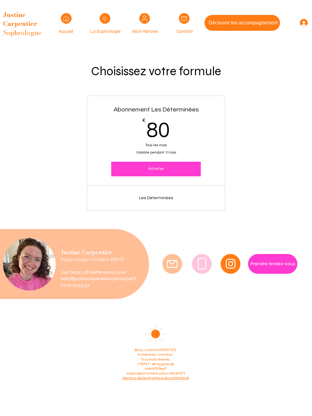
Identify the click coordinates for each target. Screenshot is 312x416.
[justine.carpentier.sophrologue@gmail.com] (202, 264)
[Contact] (184, 18)
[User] (66, 18)
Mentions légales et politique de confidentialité (155, 378)
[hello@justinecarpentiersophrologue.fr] (172, 264)
